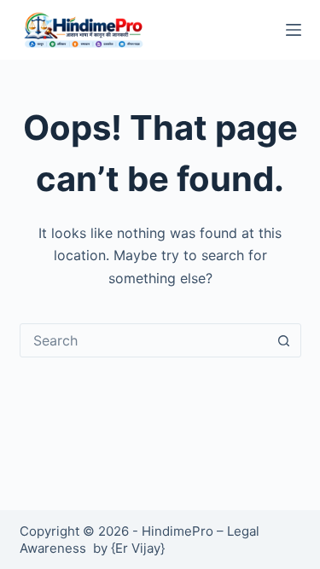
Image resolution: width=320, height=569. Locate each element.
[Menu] (293, 30)
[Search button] (284, 340)
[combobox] (144, 340)
